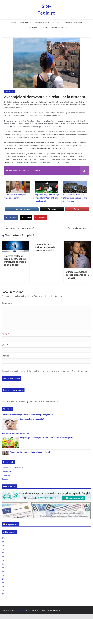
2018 (3, 568)
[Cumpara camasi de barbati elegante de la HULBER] (77, 242)
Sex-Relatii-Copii (32, 28)
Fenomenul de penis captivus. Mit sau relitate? (30, 452)
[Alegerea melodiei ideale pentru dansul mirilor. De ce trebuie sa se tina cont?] (15, 242)
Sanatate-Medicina (73, 22)
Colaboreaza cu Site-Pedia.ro (13, 468)
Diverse (56, 22)
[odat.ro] (46, 503)
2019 (3, 564)
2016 (3, 575)
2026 (3, 538)
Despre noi (6, 475)
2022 (3, 553)
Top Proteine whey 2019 (78, 228)
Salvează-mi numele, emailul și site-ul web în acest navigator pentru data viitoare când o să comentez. (45, 371)
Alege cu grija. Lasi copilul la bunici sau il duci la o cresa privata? (47, 438)
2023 (3, 549)
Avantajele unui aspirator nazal (15, 433)
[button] (30, 22)
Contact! (5, 479)
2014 (3, 583)
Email (5, 345)
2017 (3, 571)
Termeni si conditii (9, 471)
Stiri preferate (11, 524)
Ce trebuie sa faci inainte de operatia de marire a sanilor (45, 247)
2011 (3, 594)
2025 (3, 542)
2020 (3, 560)
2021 (3, 556)
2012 (3, 590)
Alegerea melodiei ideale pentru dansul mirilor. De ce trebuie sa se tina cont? (15, 260)
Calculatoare (41, 22)
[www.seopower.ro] (46, 492)
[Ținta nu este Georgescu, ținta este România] (18, 187)
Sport (45, 28)
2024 (3, 545)
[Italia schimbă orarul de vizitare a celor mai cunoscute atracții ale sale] (75, 187)
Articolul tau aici (59, 28)
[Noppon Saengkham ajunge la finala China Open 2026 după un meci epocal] (46, 187)
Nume (5, 334)
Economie (24, 22)
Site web (5, 356)
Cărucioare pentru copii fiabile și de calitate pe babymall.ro (27, 414)
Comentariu (7, 303)
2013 (3, 586)
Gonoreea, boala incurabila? (32, 419)
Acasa (13, 22)
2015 (3, 579)
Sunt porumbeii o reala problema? (19, 228)
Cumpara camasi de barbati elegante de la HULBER (77, 274)
